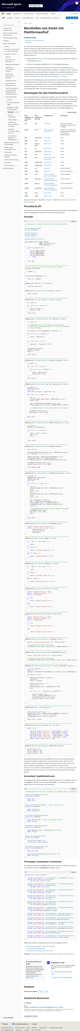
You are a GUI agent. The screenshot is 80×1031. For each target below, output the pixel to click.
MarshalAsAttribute (51, 86)
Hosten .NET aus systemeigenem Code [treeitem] (10, 148)
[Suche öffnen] (70, 13)
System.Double (48, 196)
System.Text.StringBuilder (50, 176)
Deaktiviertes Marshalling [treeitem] (12, 64)
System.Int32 (47, 148)
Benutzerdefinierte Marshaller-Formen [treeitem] (11, 84)
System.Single (47, 193)
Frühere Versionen (20, 1027)
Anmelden (75, 13)
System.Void (47, 123)
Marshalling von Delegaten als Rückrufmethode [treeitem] (12, 137)
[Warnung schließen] (77, 3)
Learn (25, 23)
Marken (27, 1030)
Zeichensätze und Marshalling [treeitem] (10, 60)
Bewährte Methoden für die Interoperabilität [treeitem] (11, 143)
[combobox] (11, 25)
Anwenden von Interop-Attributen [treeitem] (10, 156)
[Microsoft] (3, 14)
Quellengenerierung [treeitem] (11, 80)
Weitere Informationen (69, 954)
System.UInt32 (47, 151)
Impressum (18, 1030)
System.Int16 (47, 140)
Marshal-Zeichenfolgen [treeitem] (12, 116)
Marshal (69, 86)
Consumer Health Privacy (55, 1027)
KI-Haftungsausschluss (7, 1027)
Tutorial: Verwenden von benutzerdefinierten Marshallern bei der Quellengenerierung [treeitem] (12, 91)
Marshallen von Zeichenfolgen (36, 948)
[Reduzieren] (19, 22)
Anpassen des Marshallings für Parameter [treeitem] (10, 76)
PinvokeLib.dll (28, 42)
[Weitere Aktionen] (76, 23)
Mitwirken (34, 1027)
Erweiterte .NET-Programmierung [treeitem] (7, 29)
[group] (51, 489)
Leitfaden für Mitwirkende (32, 977)
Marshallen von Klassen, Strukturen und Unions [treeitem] (13, 124)
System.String (47, 174)
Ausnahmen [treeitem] (7, 162)
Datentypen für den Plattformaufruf (34, 40)
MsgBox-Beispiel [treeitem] (12, 119)
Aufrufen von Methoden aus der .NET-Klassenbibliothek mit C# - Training (43, 1007)
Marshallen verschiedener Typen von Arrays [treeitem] (13, 131)
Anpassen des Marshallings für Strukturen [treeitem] (10, 69)
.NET (30, 23)
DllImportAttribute (42, 59)
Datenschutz (42, 1027)
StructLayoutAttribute (58, 768)
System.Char (47, 168)
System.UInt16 (47, 143)
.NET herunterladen (72, 18)
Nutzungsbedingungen (7, 1030)
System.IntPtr (47, 129)
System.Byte (47, 137)
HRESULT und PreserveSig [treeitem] (11, 159)
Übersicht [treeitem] (6, 46)
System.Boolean (48, 157)
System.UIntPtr (48, 131)
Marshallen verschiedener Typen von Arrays (40, 951)
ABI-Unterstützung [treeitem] (9, 165)
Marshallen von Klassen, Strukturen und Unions (41, 946)
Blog (28, 1027)
